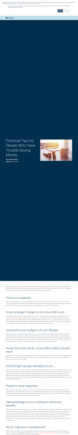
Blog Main (11, 18)
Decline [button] (66, 10)
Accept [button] (60, 10)
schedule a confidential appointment (47, 433)
